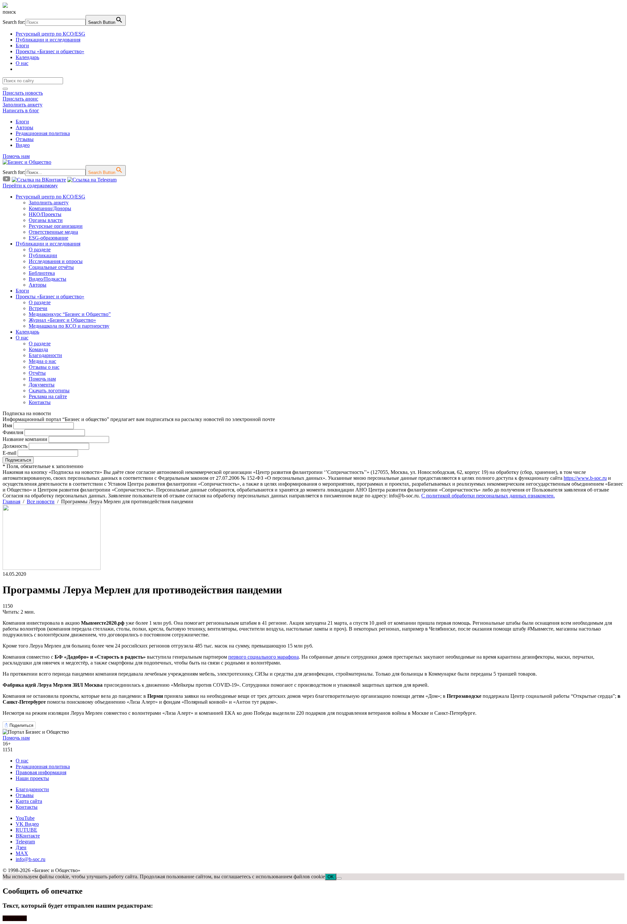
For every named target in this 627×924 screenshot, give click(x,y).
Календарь (27, 57)
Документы (42, 384)
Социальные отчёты (51, 267)
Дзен (21, 847)
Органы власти (46, 220)
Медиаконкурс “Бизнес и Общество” (70, 314)
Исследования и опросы (56, 261)
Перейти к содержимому (30, 185)
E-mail (9, 453)
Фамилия (13, 432)
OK (331, 876)
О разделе (40, 249)
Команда (38, 349)
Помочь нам (16, 156)
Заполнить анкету (22, 104)
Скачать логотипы (49, 390)
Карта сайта (29, 801)
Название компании (25, 439)
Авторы (24, 127)
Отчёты (37, 373)
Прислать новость (23, 93)
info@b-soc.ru (30, 859)
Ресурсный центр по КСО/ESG (50, 34)
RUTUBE (26, 830)
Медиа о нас (42, 361)
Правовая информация (41, 772)
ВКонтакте (28, 835)
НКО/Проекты (45, 214)
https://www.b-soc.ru (585, 478)
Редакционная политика (43, 133)
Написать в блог (21, 110)
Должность (15, 446)
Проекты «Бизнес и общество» (50, 51)
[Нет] (339, 878)
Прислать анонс (20, 99)
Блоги (22, 45)
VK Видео (27, 824)
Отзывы (25, 139)
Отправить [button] (15, 918)
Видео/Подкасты (47, 279)
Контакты (40, 402)
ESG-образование (48, 238)
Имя (7, 425)
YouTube (25, 818)
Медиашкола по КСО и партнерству (69, 326)
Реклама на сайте (48, 396)
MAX (22, 853)
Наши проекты (32, 778)
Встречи (38, 308)
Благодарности (45, 355)
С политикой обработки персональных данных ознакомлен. (488, 495)
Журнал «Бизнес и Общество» (62, 320)
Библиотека (42, 273)
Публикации (43, 255)
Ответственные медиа (53, 232)
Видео (23, 145)
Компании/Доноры (50, 208)
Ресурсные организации (56, 226)
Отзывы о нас (44, 367)
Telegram (25, 841)
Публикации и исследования (48, 39)
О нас (22, 63)
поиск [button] (9, 12)
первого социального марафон (262, 657)
